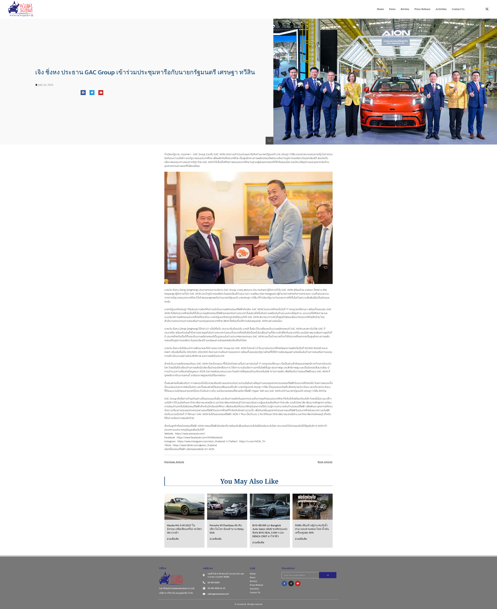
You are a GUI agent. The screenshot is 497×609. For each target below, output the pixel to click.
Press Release (422, 9)
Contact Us (458, 9)
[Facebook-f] (284, 583)
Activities (441, 9)
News (392, 9)
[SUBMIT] (327, 575)
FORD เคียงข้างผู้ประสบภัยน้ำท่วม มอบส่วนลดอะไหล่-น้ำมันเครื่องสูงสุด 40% (312, 529)
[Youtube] (100, 92)
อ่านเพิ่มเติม (173, 538)
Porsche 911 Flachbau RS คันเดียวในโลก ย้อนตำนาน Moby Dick (227, 529)
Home (380, 9)
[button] (487, 9)
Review (405, 9)
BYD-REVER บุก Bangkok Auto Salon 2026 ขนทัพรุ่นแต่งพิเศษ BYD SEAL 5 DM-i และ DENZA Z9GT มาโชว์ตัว (269, 530)
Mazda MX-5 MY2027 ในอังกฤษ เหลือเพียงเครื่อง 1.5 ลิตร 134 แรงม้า (184, 529)
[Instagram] (291, 583)
